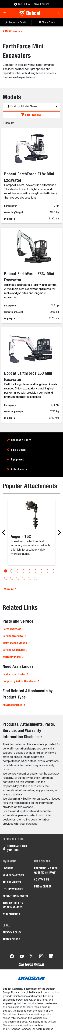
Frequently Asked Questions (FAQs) (46, 870)
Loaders (8, 868)
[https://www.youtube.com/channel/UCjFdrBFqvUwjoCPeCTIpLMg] (22, 957)
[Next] (58, 532)
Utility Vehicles (13, 889)
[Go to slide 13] (23, 578)
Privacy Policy (12, 932)
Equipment (17, 459)
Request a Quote (21, 440)
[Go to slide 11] (11, 578)
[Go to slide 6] (35, 571)
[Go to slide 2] (11, 571)
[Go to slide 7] (41, 571)
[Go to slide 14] (29, 578)
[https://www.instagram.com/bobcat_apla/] (41, 957)
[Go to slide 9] (53, 571)
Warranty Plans (12, 656)
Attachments (19, 469)
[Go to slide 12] (17, 578)
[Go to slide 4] (23, 571)
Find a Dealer (18, 449)
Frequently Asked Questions (19, 681)
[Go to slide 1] (5, 571)
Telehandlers (12, 882)
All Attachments (12, 705)
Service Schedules (14, 650)
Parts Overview (12, 629)
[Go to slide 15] (35, 578)
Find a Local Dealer (14, 674)
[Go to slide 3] (17, 571)
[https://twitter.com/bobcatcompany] (31, 957)
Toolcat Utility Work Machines (13, 905)
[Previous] (4, 532)
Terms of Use (11, 939)
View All (9, 589)
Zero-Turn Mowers (15, 896)
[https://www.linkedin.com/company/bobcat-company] (51, 957)
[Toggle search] (57, 13)
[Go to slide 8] (47, 571)
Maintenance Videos (15, 643)
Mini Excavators (13, 875)
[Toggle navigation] (6, 13)
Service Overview (13, 636)
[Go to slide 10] (5, 578)
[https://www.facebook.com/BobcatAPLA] (12, 957)
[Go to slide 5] (29, 571)
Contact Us (41, 879)
